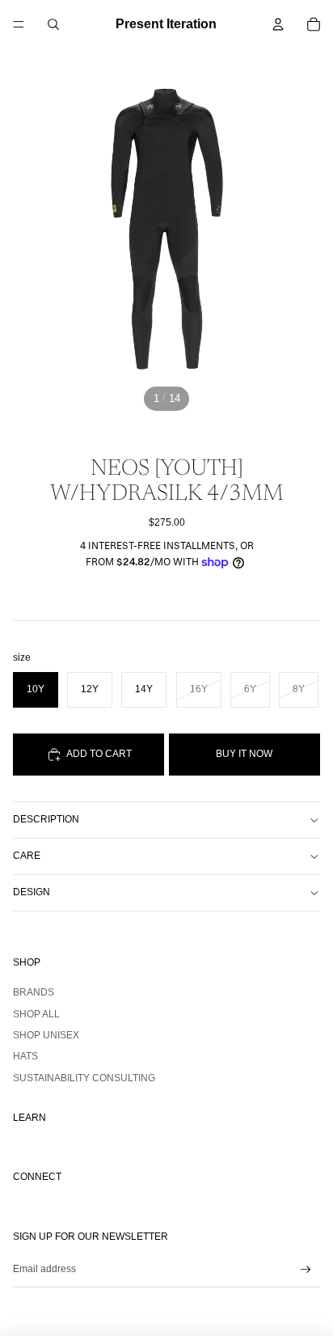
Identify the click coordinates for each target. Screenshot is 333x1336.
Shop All (36, 1014)
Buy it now (244, 753)
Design (31, 892)
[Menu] (18, 24)
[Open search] (53, 24)
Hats (25, 1056)
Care (26, 855)
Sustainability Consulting (84, 1078)
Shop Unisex (46, 1035)
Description (46, 819)
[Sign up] (306, 1269)
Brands (33, 992)
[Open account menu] (278, 24)
